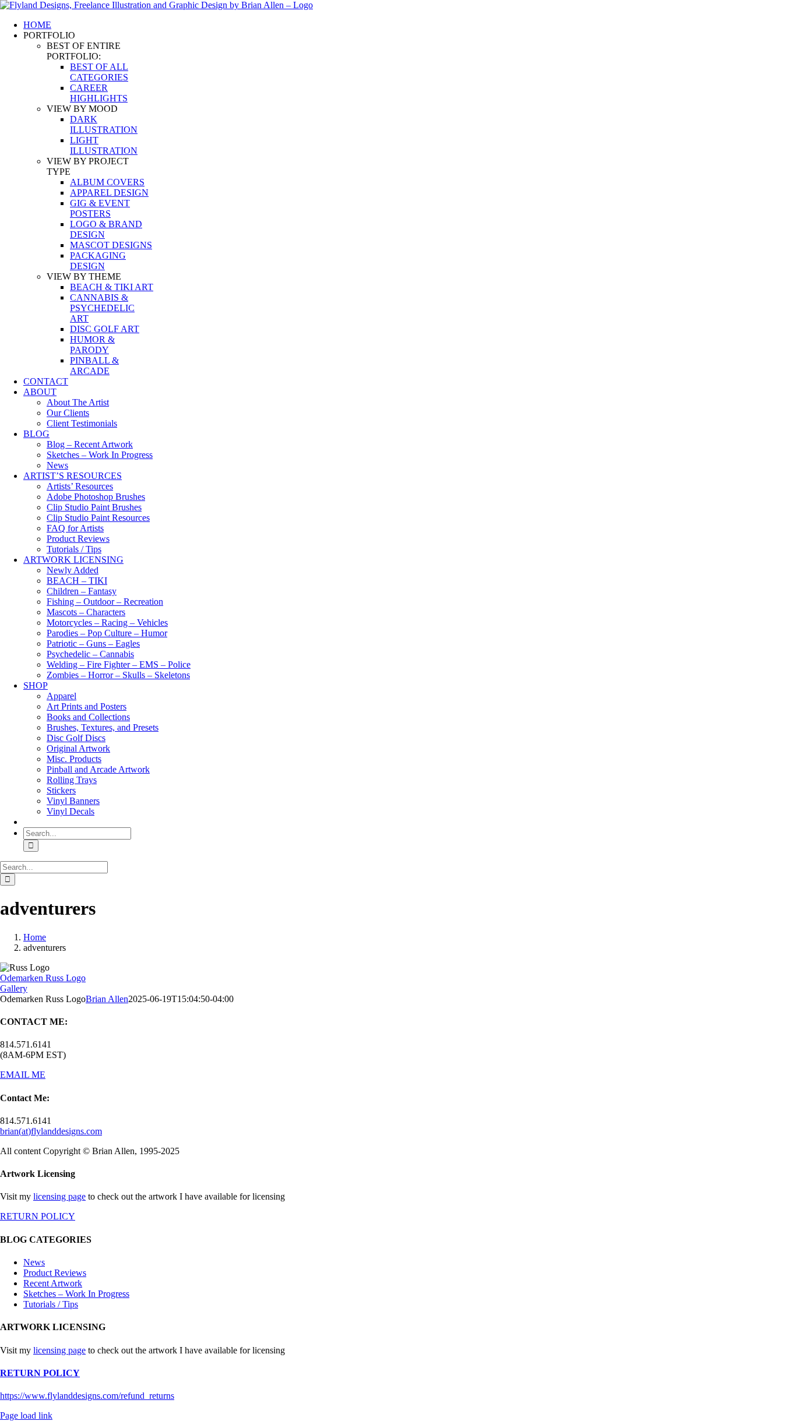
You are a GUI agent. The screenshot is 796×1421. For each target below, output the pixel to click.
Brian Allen (107, 999)
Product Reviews (54, 1273)
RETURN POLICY (37, 1216)
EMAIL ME (22, 1075)
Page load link (26, 1415)
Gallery (13, 988)
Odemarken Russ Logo (43, 978)
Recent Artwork (52, 1283)
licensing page (59, 1196)
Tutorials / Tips (50, 1304)
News (34, 1262)
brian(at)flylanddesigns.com (51, 1131)
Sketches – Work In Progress (76, 1294)
